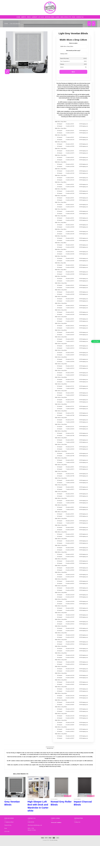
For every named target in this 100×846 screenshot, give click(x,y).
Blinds (58, 17)
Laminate (34, 17)
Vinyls (29, 17)
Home (18, 17)
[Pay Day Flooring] (50, 7)
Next (73, 72)
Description (50, 748)
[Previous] (4, 795)
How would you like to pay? (73, 50)
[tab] (50, 748)
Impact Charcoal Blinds (83, 803)
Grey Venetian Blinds (12, 803)
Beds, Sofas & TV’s (65, 17)
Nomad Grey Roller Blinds (61, 803)
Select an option (73, 43)
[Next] (95, 795)
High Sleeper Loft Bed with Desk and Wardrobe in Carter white (38, 806)
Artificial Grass (50, 17)
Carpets (23, 17)
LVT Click (41, 17)
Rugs (73, 17)
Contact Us (79, 17)
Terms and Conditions (56, 822)
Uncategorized (15, 23)
